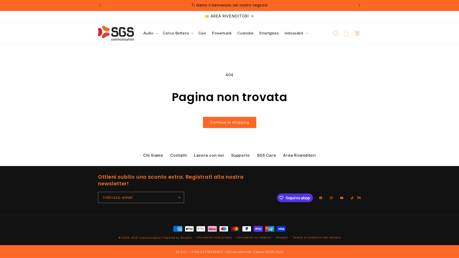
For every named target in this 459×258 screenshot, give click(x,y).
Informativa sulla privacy (214, 237)
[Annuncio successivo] (359, 5)
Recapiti (282, 237)
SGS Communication (146, 237)
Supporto (240, 155)
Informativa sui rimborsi (254, 237)
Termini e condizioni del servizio (317, 237)
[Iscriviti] (178, 197)
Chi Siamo (153, 155)
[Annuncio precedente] (99, 5)
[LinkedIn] (359, 198)
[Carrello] (356, 33)
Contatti (178, 155)
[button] (150, 33)
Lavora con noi (209, 155)
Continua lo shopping (229, 122)
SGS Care (266, 155)
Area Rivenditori (299, 155)
